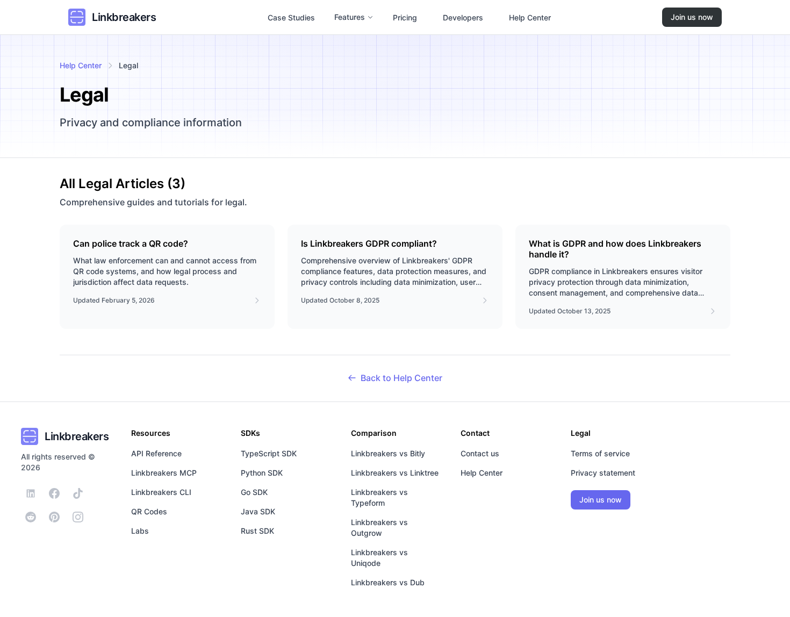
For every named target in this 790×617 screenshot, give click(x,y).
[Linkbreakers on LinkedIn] (30, 493)
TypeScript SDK (269, 453)
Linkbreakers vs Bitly (388, 453)
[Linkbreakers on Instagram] (78, 517)
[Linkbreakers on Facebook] (54, 493)
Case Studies (291, 17)
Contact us (480, 453)
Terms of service (600, 453)
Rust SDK (257, 530)
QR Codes (149, 511)
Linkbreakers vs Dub (388, 582)
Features (349, 16)
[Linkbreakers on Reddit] (30, 517)
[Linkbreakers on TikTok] (78, 493)
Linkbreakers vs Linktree (395, 472)
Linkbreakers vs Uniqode (379, 558)
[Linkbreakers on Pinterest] (54, 517)
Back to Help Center (401, 377)
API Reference (156, 453)
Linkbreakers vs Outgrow (379, 527)
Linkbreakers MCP (164, 472)
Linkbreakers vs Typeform (379, 497)
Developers (463, 17)
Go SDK (254, 492)
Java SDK (258, 511)
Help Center (530, 17)
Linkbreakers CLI (161, 492)
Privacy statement (603, 472)
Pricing (405, 17)
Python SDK (262, 472)
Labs (140, 530)
